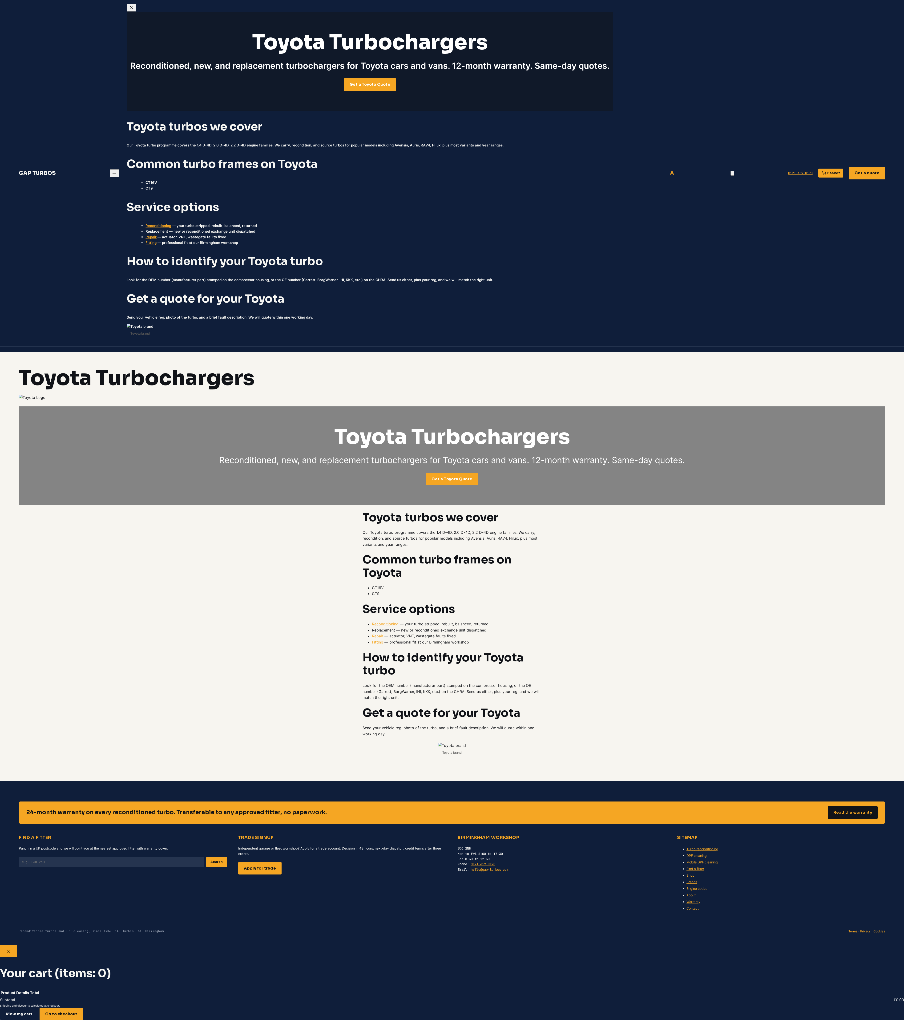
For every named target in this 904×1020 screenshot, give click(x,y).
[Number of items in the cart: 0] (732, 173)
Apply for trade (260, 868)
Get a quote (867, 172)
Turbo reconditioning (702, 849)
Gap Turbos (37, 173)
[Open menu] (114, 173)
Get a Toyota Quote (370, 84)
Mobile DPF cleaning (702, 862)
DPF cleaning (696, 856)
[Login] (672, 173)
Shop (690, 875)
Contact (692, 908)
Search (216, 862)
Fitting (151, 242)
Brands (691, 882)
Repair (151, 237)
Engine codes (696, 888)
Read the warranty (852, 812)
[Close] (8, 951)
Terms (852, 931)
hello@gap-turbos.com (489, 869)
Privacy (865, 931)
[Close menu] (131, 8)
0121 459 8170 (800, 173)
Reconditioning (158, 225)
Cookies (879, 931)
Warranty (693, 902)
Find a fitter (695, 869)
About (691, 895)
